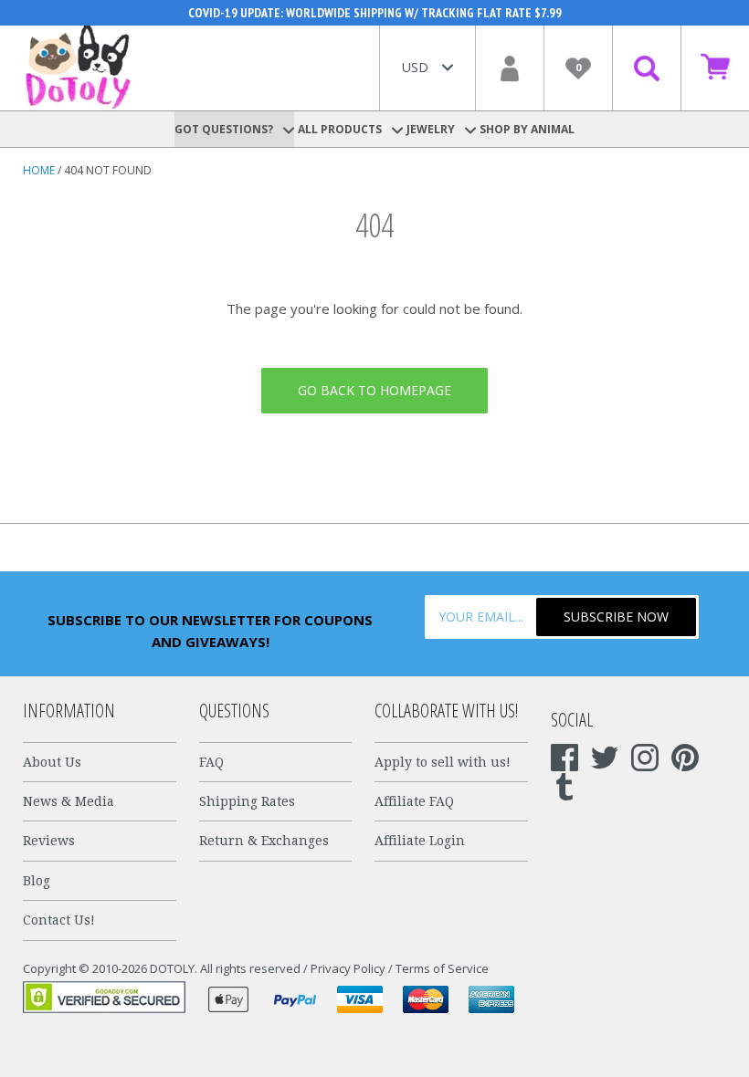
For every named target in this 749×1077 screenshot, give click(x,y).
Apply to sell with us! (442, 762)
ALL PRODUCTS (341, 129)
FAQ (211, 762)
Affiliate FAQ (414, 801)
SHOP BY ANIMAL (527, 129)
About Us (52, 762)
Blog (36, 880)
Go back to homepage (374, 390)
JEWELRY (432, 129)
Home (39, 170)
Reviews (49, 840)
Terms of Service (442, 968)
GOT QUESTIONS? (225, 129)
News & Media (68, 801)
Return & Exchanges (264, 840)
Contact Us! (59, 920)
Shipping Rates (247, 801)
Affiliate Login (419, 840)
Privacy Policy (348, 968)
